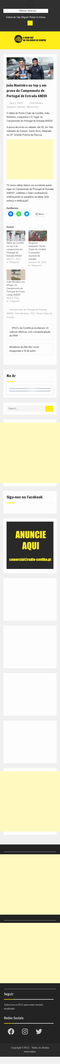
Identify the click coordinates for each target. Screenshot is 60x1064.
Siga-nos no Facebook (25, 497)
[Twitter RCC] (17, 28)
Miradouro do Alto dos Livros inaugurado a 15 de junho (24, 349)
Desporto (11, 107)
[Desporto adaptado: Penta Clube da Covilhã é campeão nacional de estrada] (37, 235)
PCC (33, 313)
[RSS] (23, 28)
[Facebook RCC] (5, 28)
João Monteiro (22, 313)
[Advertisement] (30, 159)
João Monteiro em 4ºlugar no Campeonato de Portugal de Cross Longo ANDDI (16, 288)
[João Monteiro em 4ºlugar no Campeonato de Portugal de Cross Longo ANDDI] (16, 274)
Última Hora (32, 107)
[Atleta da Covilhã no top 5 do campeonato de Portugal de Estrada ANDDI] (16, 235)
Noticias (21, 107)
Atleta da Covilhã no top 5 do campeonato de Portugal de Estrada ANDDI (15, 249)
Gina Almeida (36, 103)
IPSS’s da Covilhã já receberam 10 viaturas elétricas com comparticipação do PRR (29, 332)
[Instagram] (11, 28)
